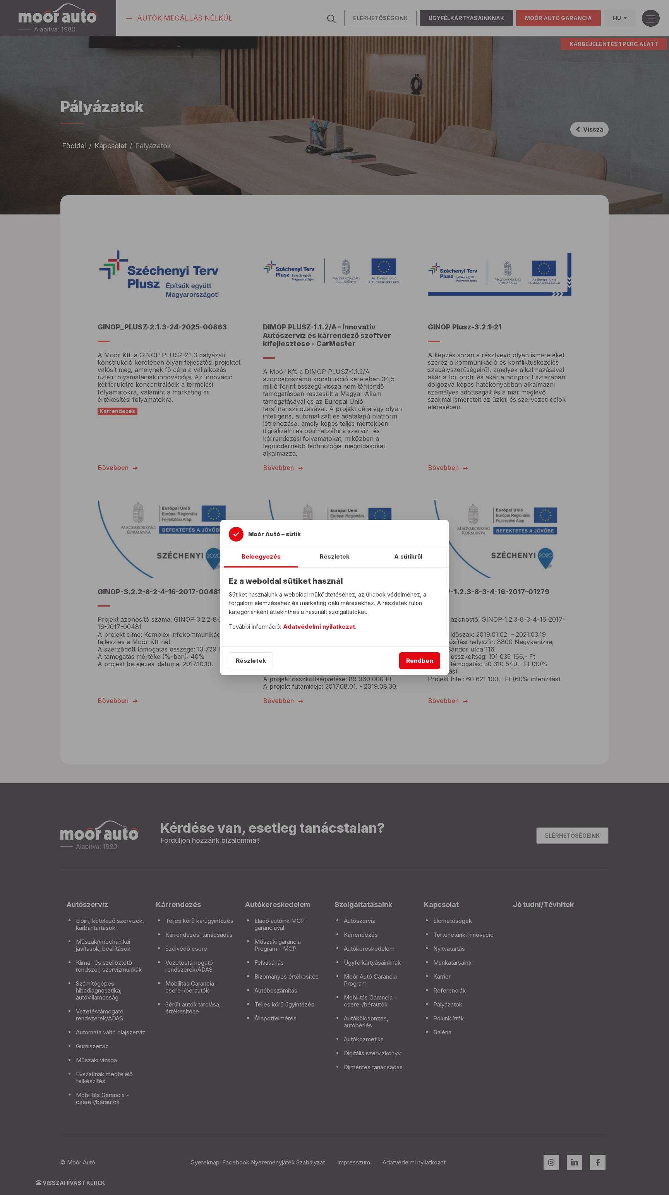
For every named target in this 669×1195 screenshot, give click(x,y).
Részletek (251, 660)
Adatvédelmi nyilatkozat (319, 626)
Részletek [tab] (335, 556)
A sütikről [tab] (408, 556)
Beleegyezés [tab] (261, 556)
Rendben (419, 660)
